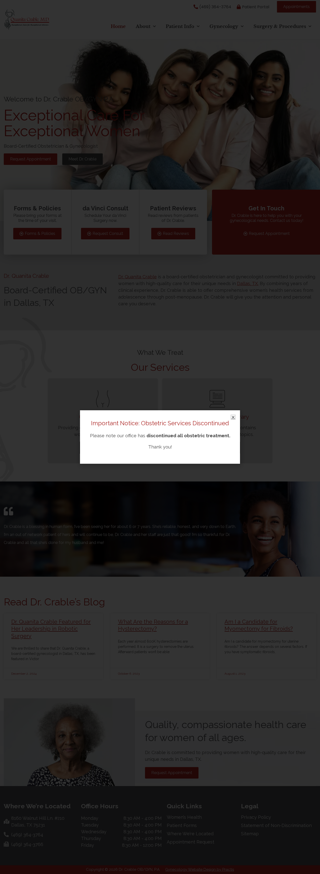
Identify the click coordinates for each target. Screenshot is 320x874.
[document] (160, 437)
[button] (233, 417)
